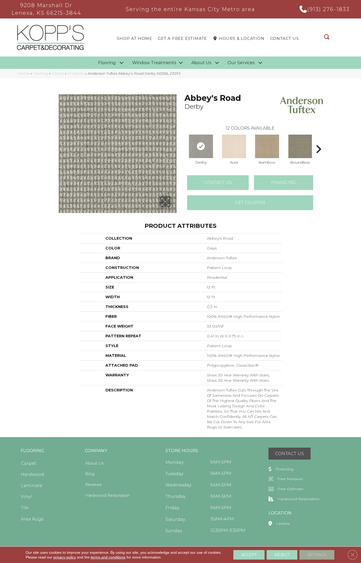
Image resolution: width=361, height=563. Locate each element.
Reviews (93, 484)
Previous (182, 141)
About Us (94, 463)
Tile (25, 507)
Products (75, 73)
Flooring (40, 73)
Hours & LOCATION (241, 38)
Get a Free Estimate (182, 38)
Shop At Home (134, 38)
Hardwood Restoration (107, 495)
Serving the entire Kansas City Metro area (190, 9)
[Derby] (201, 146)
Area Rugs (32, 519)
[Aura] (234, 146)
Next (318, 141)
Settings (316, 554)
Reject (282, 554)
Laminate (31, 485)
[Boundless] (300, 146)
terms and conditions (108, 557)
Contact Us (284, 38)
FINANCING (283, 182)
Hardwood (32, 474)
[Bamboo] (267, 146)
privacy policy (64, 557)
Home (23, 73)
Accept (249, 554)
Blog (89, 473)
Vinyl (26, 496)
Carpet (58, 73)
